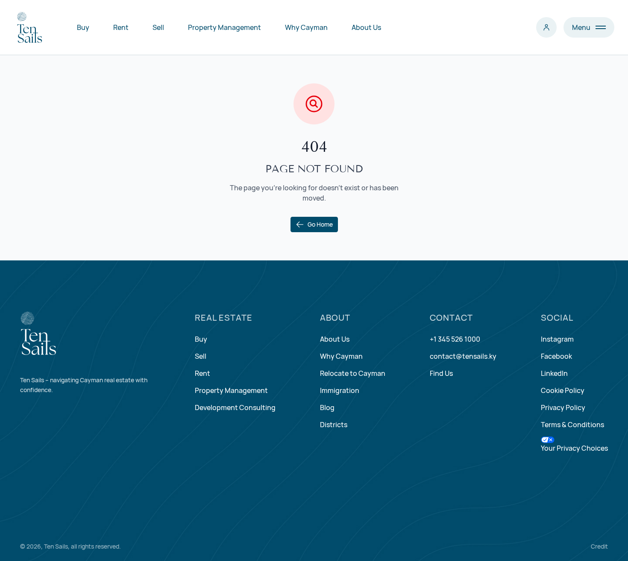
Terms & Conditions (572, 424)
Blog (327, 407)
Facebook (556, 356)
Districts (333, 424)
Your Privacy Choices (574, 448)
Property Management (224, 27)
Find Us (441, 373)
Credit (599, 546)
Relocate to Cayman (352, 373)
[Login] (546, 27)
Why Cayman (306, 27)
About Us (366, 27)
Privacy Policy (563, 407)
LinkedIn (554, 373)
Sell (158, 27)
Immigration (339, 390)
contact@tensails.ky (463, 356)
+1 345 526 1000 (455, 339)
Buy (83, 27)
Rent (121, 27)
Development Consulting (235, 407)
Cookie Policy (562, 390)
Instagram (557, 339)
